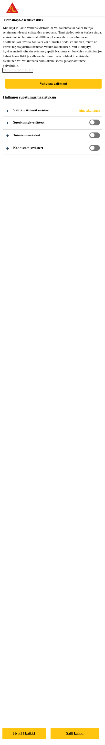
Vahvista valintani (53, 84)
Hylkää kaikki (24, 733)
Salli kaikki (75, 733)
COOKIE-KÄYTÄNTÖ (18, 70)
